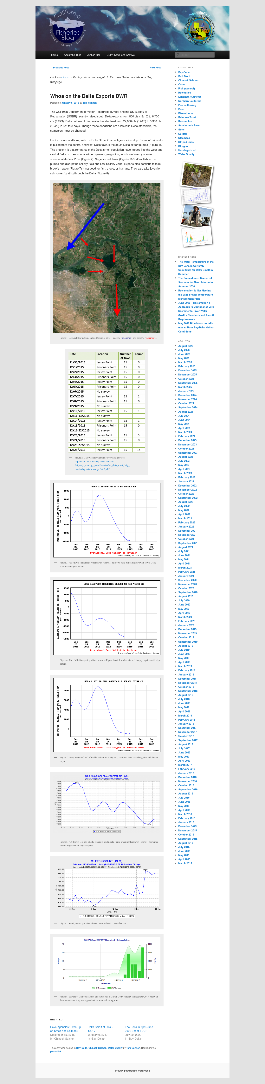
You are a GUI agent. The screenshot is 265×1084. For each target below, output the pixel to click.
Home (54, 55)
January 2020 (186, 625)
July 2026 (184, 350)
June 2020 (184, 604)
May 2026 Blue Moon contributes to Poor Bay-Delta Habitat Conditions (196, 327)
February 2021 (186, 571)
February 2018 (186, 719)
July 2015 (184, 847)
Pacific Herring (187, 105)
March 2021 (185, 567)
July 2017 (184, 748)
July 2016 (184, 797)
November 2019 (187, 633)
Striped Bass (186, 142)
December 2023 (187, 440)
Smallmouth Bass (189, 125)
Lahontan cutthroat (189, 96)
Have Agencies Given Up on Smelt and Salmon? (65, 1029)
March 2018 (185, 715)
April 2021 (184, 563)
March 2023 (185, 473)
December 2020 (187, 580)
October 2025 (186, 379)
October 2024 (186, 403)
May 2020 (183, 609)
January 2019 (186, 674)
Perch (181, 109)
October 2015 (186, 834)
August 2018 (185, 695)
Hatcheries (184, 92)
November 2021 (187, 534)
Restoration (185, 121)
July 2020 (184, 600)
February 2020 (186, 621)
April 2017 (184, 760)
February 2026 (186, 366)
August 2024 (185, 411)
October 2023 (186, 448)
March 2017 (185, 764)
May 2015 (183, 855)
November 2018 (187, 682)
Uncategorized (187, 150)
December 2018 (187, 678)
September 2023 (187, 452)
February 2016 (186, 818)
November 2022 (187, 489)
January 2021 (186, 576)
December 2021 (187, 530)
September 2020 (187, 592)
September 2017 (187, 740)
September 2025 (187, 383)
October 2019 (186, 637)
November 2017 (187, 732)
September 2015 (187, 839)
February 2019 (186, 670)
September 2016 (187, 789)
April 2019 (184, 662)
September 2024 (187, 407)
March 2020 (185, 617)
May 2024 (183, 424)
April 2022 (184, 514)
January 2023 (186, 481)
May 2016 (183, 806)
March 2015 (185, 863)
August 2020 (185, 596)
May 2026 (183, 358)
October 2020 (186, 588)
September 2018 (187, 691)
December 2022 (187, 485)
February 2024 (186, 436)
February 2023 (186, 477)
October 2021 (186, 539)
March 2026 (185, 362)
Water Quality (115, 1048)
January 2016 (186, 822)
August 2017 (185, 744)
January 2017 (186, 773)
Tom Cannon (90, 102)
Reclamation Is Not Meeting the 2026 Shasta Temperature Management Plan (195, 294)
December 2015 (187, 826)
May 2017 (183, 756)
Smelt (181, 129)
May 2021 (183, 559)
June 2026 (184, 354)
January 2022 (186, 526)
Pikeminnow (185, 113)
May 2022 (183, 510)
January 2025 (186, 391)
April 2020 (184, 613)
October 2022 (186, 493)
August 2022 (185, 502)
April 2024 (184, 428)
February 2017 (186, 769)
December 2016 (187, 777)
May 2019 (183, 658)
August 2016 (185, 793)
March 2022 (185, 518)
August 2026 (185, 346)
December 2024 (187, 395)
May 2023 (183, 465)
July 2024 (184, 415)
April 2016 (184, 810)
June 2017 (184, 752)
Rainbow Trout (187, 117)
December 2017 (187, 728)
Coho (181, 84)
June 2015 (184, 851)
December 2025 (187, 370)
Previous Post (59, 67)
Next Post (157, 67)
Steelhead (184, 138)
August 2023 (185, 456)
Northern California (189, 101)
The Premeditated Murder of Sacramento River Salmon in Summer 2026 (195, 282)
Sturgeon (183, 146)
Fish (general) (186, 88)
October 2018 (186, 687)
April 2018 (184, 711)
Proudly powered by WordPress (132, 1070)
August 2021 (185, 547)
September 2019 (187, 641)
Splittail (183, 134)
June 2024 (184, 420)
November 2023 (187, 444)
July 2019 (184, 650)
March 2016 (185, 814)
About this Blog (72, 55)
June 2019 (184, 654)
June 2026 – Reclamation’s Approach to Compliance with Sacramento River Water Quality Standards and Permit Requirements (196, 311)
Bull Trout (184, 76)
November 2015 (187, 830)
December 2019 (187, 629)
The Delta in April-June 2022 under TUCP (139, 1029)
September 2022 (187, 498)
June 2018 (184, 703)
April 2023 (184, 469)
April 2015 (184, 859)
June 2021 (184, 555)
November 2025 (187, 374)
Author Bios (93, 55)
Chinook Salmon (97, 1048)
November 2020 (187, 584)
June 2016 (184, 801)
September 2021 (187, 543)
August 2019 (185, 645)
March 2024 (185, 432)
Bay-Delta (81, 1048)
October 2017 (186, 736)
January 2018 (186, 723)
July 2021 (184, 551)
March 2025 (185, 387)
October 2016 (186, 785)
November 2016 (187, 781)
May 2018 (183, 707)
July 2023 (184, 461)
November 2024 (187, 399)
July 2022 (184, 506)
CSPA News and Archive (121, 55)
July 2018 (184, 699)
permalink (55, 1051)
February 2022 (186, 522)
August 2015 (185, 843)
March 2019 (185, 666)
